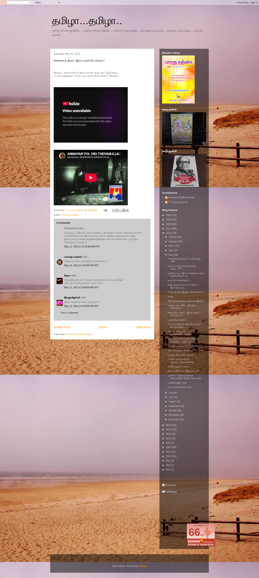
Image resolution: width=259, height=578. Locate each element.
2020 (168, 456)
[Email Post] (105, 210)
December (174, 419)
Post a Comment (69, 312)
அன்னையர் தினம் (70, 215)
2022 (168, 465)
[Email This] (114, 210)
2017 (168, 443)
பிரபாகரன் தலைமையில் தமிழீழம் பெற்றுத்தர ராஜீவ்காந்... (183, 340)
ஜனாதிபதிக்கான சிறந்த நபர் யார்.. (184, 371)
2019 (168, 452)
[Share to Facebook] (124, 210)
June (171, 392)
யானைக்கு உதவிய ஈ (177, 319)
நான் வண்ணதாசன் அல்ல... (181, 387)
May (171, 255)
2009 (168, 219)
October (173, 410)
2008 (168, 215)
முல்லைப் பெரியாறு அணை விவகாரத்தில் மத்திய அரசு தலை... (186, 377)
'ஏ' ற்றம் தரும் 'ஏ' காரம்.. (179, 366)
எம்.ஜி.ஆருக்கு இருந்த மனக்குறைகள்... (186, 292)
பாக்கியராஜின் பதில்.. (178, 382)
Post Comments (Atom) (80, 334)
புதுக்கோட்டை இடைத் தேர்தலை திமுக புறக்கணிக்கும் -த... (186, 274)
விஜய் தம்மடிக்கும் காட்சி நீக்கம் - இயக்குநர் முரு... (183, 286)
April (171, 250)
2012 (168, 233)
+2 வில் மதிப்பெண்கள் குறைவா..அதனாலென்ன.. (181, 360)
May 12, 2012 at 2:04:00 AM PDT (81, 265)
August (173, 401)
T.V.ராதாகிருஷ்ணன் (75, 210)
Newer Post (62, 327)
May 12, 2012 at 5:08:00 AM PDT (81, 287)
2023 (168, 469)
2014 (168, 429)
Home (103, 327)
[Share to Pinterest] (127, 210)
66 (194, 532)
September (174, 406)
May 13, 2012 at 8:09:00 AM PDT (81, 306)
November (174, 415)
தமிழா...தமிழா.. (87, 20)
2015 (168, 434)
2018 (168, 447)
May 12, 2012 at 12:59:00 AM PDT (82, 246)
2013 (168, 425)
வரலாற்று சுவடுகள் (73, 256)
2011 (168, 228)
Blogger (143, 566)
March (172, 246)
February (173, 241)
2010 (168, 224)
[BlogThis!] (117, 210)
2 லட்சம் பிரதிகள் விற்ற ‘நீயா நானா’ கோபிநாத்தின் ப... (184, 325)
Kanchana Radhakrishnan (181, 197)
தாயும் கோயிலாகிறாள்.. (179, 280)
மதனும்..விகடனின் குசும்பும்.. (181, 355)
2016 (168, 438)
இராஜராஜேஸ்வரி (72, 297)
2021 (168, 460)
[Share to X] (120, 210)
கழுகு (170, 296)
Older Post (143, 327)
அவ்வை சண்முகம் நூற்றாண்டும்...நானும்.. (180, 333)
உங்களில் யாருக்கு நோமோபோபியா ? (185, 346)
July (171, 397)
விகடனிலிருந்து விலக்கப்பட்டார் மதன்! (186, 350)
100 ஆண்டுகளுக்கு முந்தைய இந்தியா (186, 301)
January (173, 237)
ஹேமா (67, 275)
